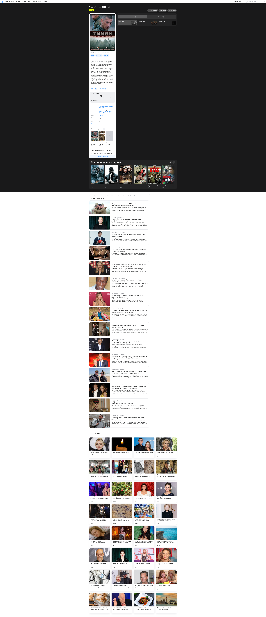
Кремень (107, 186)
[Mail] (2, 1)
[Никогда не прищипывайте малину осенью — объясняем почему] (122, 492)
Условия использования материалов (248, 616)
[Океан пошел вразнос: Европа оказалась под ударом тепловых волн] (166, 536)
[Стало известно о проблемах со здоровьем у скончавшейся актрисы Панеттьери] (99, 447)
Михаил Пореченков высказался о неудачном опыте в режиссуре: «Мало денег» (129, 342)
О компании (6, 616)
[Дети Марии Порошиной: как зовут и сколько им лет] (166, 447)
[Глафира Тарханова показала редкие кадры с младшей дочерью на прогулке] (166, 492)
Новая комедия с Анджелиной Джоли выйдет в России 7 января (128, 326)
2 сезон (101, 143)
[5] (101, 98)
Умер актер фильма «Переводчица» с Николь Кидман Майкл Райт (127, 281)
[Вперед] (173, 162)
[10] (113, 98)
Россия (101, 115)
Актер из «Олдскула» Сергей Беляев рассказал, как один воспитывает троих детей (129, 311)
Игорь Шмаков (102, 110)
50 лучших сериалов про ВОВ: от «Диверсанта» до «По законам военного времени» (129, 204)
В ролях (92, 110)
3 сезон (108, 143)
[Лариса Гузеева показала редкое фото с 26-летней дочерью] (122, 470)
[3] (96, 98)
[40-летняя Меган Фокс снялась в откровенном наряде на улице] (144, 536)
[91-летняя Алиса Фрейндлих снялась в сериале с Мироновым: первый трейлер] (166, 470)
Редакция (211, 616)
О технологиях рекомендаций (220, 616)
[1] (92, 98)
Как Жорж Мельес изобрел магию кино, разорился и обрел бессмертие (129, 250)
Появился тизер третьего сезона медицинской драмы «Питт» (128, 418)
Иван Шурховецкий (104, 106)
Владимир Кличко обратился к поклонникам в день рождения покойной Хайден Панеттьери (129, 357)
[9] (110, 98)
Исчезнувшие (94, 186)
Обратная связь (260, 616)
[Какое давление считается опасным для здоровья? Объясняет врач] (99, 580)
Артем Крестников (107, 111)
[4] (99, 98)
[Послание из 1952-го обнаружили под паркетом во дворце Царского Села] (122, 514)
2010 (91, 52)
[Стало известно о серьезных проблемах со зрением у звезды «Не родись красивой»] (166, 558)
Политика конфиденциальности (233, 616)
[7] (106, 98)
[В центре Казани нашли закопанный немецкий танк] (144, 470)
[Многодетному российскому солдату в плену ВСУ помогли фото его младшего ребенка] (99, 470)
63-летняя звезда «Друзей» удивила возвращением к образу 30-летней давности (129, 265)
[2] (94, 98)
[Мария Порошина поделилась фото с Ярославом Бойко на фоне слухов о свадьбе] (99, 492)
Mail (2, 616)
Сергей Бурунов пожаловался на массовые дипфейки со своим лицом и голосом (126, 220)
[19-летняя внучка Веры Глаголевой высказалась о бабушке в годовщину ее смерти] (166, 580)
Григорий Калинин (103, 112)
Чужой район (166, 186)
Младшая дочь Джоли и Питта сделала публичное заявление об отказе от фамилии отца (129, 387)
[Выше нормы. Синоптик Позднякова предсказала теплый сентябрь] (144, 514)
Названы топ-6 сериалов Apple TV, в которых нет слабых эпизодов (128, 235)
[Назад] (170, 162)
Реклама (12, 616)
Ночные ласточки (124, 186)
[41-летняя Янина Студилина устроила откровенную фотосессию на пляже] (144, 558)
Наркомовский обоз (153, 186)
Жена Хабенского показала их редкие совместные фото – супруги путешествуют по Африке (129, 372)
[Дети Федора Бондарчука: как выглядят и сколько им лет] (99, 558)
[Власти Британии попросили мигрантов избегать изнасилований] (166, 603)
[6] (103, 98)
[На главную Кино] (5, 1)
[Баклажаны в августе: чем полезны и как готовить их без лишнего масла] (144, 603)
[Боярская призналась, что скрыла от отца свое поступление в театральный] (122, 558)
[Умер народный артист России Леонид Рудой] (122, 447)
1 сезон (93, 143)
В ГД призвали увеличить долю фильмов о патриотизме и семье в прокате (126, 403)
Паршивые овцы (138, 186)
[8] (108, 98)
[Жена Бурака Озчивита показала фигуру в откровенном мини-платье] (122, 536)
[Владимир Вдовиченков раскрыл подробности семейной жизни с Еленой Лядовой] (144, 447)
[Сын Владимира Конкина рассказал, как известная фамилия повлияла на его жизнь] (122, 603)
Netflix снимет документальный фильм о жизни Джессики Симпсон (128, 296)
